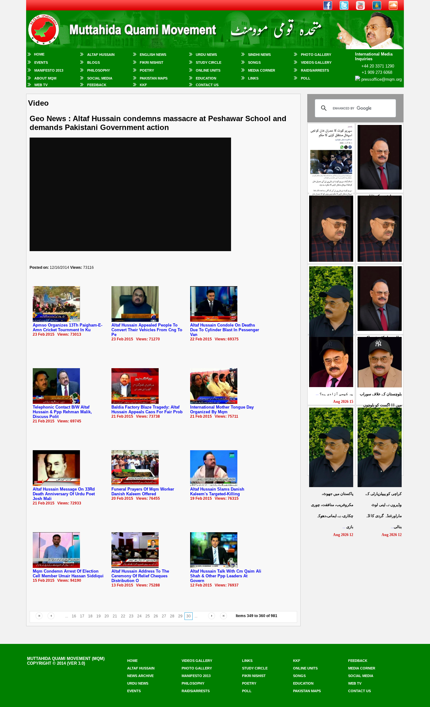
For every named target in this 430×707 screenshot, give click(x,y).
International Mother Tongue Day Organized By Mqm (222, 409)
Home (39, 54)
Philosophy (98, 70)
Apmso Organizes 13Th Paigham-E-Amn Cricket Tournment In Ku (67, 327)
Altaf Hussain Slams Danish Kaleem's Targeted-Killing (217, 491)
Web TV (41, 85)
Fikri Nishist (151, 62)
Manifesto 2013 (48, 70)
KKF (143, 85)
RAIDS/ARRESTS (315, 70)
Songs (254, 62)
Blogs (93, 62)
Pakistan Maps (153, 78)
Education (206, 78)
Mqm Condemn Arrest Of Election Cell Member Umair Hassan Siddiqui (68, 573)
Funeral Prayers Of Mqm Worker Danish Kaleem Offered (142, 491)
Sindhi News (259, 54)
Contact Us (207, 85)
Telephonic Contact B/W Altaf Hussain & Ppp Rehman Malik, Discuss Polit (62, 412)
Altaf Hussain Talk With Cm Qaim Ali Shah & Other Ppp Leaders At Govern (225, 576)
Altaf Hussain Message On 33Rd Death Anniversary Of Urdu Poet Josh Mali (64, 494)
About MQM (45, 78)
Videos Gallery (316, 62)
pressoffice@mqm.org (381, 79)
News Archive (140, 676)
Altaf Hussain (101, 54)
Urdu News (206, 54)
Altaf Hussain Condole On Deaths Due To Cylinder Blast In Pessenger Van (224, 330)
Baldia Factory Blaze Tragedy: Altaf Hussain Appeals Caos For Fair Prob (147, 409)
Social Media (99, 78)
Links (253, 78)
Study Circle (208, 62)
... (334, 394)
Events (41, 62)
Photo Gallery (316, 54)
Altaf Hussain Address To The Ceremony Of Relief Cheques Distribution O (140, 576)
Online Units (208, 70)
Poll (305, 78)
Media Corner (261, 70)
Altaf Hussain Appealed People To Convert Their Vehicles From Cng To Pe (146, 330)
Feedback (96, 85)
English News (153, 54)
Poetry (147, 70)
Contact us (359, 691)
